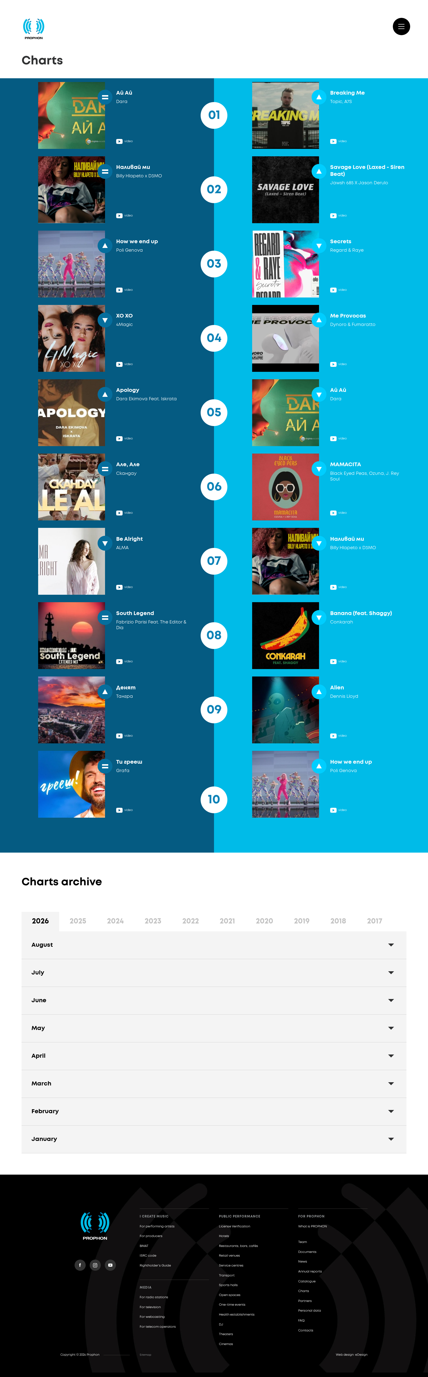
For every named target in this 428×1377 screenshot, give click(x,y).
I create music (154, 1216)
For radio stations (154, 1297)
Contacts (305, 1330)
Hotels (224, 1236)
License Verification (234, 1226)
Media (146, 1287)
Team (302, 1242)
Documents (307, 1252)
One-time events (232, 1304)
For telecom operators (158, 1326)
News (302, 1261)
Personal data (309, 1310)
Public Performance (239, 1216)
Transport (227, 1275)
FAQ (301, 1320)
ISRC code (148, 1255)
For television (150, 1307)
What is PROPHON (312, 1226)
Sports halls (228, 1285)
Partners (305, 1301)
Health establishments (237, 1314)
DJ (221, 1324)
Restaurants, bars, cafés (238, 1246)
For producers (151, 1236)
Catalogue (307, 1281)
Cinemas (226, 1344)
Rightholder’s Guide (155, 1265)
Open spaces (230, 1295)
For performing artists (157, 1226)
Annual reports (310, 1271)
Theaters (226, 1334)
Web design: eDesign (352, 1354)
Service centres (231, 1265)
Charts (303, 1291)
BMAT (144, 1246)
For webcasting (152, 1317)
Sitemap (145, 1354)
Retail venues (229, 1255)
